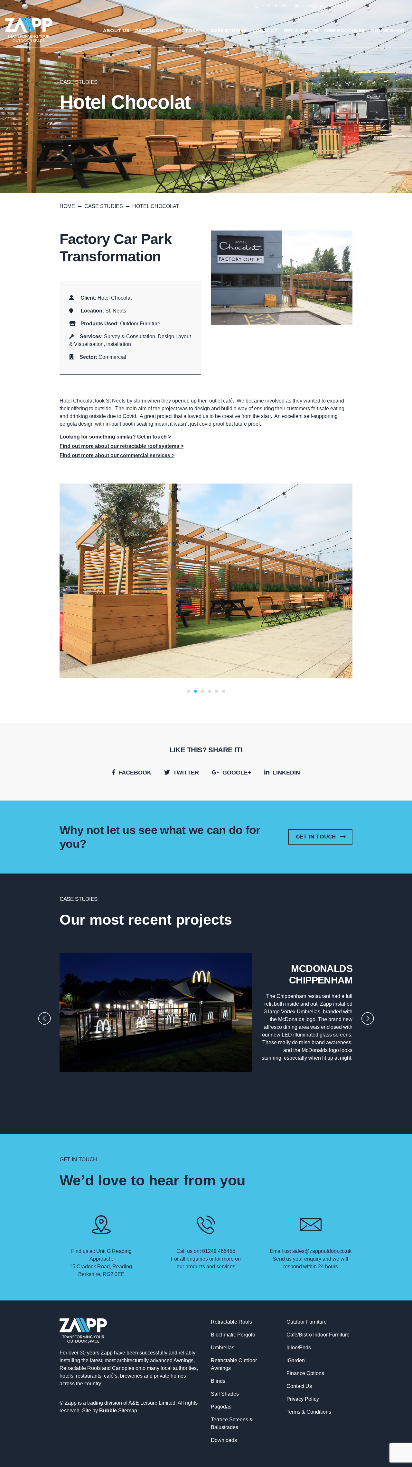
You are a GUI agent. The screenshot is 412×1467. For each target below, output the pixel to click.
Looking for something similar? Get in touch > (115, 436)
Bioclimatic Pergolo (233, 1334)
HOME (67, 206)
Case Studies (229, 30)
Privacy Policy (302, 1399)
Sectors (187, 30)
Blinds (218, 1381)
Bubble (108, 1410)
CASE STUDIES (103, 206)
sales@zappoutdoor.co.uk (326, 5)
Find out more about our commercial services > (117, 455)
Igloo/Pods (298, 1347)
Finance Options (305, 1373)
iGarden (295, 1360)
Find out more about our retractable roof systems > (121, 446)
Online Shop (387, 30)
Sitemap (127, 1410)
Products (149, 30)
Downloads (224, 1440)
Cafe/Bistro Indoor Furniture (318, 1334)
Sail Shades (225, 1394)
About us (116, 30)
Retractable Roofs (231, 1322)
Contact (265, 30)
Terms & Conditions (308, 1412)
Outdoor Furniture (140, 323)
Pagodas (221, 1406)
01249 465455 (274, 5)
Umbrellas (222, 1347)
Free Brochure (344, 30)
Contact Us (299, 1386)
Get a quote (301, 30)
